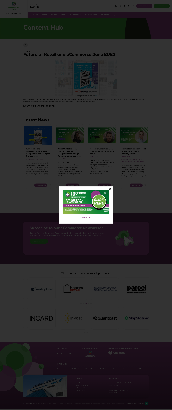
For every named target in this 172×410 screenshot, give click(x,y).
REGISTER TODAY (86, 217)
